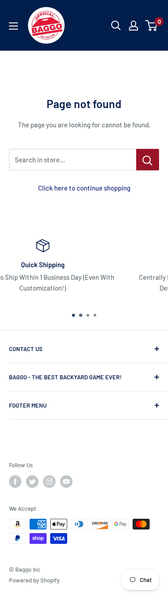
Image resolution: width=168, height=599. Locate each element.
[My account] (133, 25)
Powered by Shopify (34, 580)
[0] (151, 25)
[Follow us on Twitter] (32, 481)
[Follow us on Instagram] (49, 481)
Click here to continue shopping (84, 188)
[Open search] (116, 25)
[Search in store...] (147, 159)
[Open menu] (13, 26)
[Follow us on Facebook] (15, 481)
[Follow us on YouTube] (66, 481)
